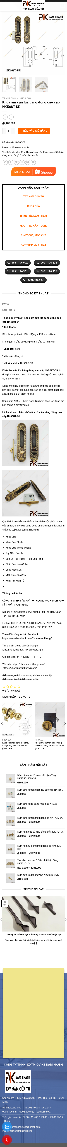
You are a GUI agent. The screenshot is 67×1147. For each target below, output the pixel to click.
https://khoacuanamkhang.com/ (20, 668)
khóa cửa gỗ (13, 155)
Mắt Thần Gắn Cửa (16, 575)
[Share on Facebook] (10, 162)
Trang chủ (9, 98)
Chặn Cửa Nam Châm (17, 564)
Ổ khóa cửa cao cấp (29, 155)
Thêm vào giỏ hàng (34, 130)
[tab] (33, 304)
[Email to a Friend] (22, 162)
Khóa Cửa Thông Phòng (18, 547)
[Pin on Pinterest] (27, 162)
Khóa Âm (26, 147)
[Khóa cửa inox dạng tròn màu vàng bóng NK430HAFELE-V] (17, 719)
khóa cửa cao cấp (34, 152)
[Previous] (7, 43)
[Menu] (4, 5)
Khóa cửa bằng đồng (16, 152)
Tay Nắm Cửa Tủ (15, 553)
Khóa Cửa (25, 98)
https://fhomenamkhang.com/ (29, 664)
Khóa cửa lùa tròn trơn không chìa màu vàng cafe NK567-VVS (49, 744)
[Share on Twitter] (16, 162)
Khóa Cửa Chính (14, 542)
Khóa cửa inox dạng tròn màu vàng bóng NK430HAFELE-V (15, 744)
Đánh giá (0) (8, 310)
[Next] (59, 43)
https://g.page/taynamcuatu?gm (25, 649)
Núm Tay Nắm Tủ (15, 580)
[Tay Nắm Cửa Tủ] (33, 5)
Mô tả (5, 304)
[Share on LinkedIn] (33, 162)
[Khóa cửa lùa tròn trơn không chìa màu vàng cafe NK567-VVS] (50, 719)
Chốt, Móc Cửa (14, 569)
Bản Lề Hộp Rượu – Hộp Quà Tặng (24, 558)
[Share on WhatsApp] (5, 162)
